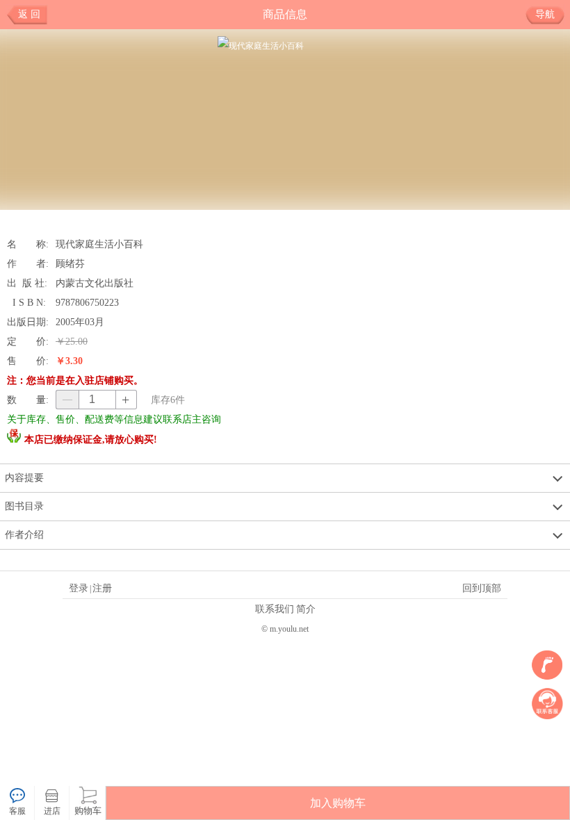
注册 (102, 587)
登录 (78, 587)
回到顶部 (481, 587)
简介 (306, 608)
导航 (545, 14)
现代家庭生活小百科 (99, 243)
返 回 (29, 14)
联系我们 (274, 608)
